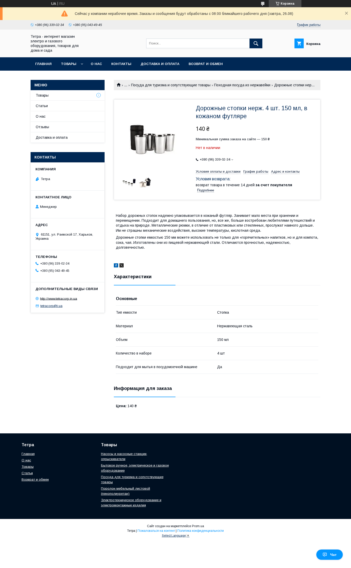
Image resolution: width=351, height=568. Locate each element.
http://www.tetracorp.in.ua (58, 298)
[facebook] (116, 266)
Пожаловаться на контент (156, 531)
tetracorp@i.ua (51, 306)
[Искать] (256, 43)
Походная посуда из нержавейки (242, 85)
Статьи (42, 106)
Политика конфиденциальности (200, 531)
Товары (68, 64)
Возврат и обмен (206, 64)
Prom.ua (198, 526)
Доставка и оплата (160, 64)
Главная (43, 64)
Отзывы (42, 127)
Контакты (121, 64)
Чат (333, 555)
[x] (121, 266)
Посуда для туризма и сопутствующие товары (170, 85)
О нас (96, 64)
